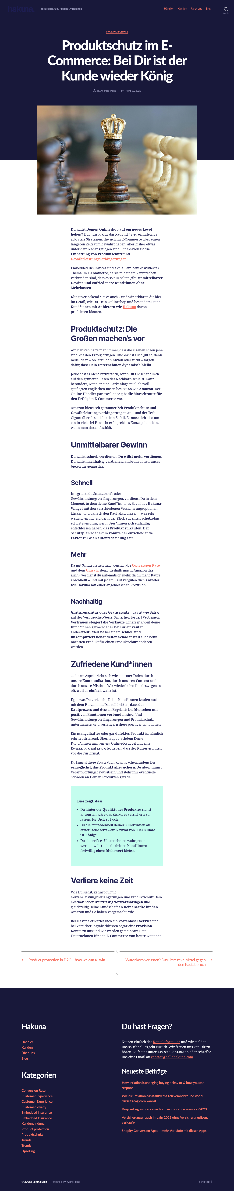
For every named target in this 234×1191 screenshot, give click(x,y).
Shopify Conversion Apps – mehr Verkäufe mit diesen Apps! (164, 1131)
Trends (26, 1140)
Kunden (182, 8)
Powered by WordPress (65, 1181)
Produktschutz (117, 32)
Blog (208, 8)
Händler (169, 8)
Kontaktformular (166, 1042)
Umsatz (92, 570)
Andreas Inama (108, 91)
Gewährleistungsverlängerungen (99, 259)
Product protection (35, 1129)
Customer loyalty (33, 1107)
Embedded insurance (36, 1112)
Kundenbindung (33, 1123)
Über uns (196, 8)
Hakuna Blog (39, 1181)
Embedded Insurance (36, 1118)
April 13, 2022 (133, 91)
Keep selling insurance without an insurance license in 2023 (164, 1109)
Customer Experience (37, 1096)
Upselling (28, 1151)
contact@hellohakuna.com (172, 1057)
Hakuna (129, 307)
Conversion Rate (146, 565)
